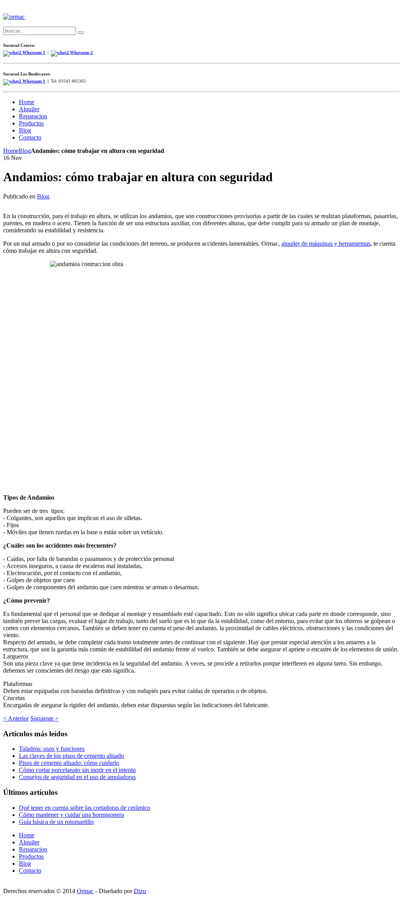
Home (10, 150)
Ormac (85, 891)
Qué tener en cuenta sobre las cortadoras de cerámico (84, 807)
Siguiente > (44, 718)
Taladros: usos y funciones (52, 748)
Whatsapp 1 (33, 81)
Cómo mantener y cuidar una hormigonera (71, 814)
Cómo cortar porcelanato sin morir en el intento (77, 770)
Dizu (140, 891)
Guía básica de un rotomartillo (56, 821)
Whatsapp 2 (81, 52)
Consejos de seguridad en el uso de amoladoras (77, 777)
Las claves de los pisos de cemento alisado (71, 755)
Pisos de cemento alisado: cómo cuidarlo (69, 762)
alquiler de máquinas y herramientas (325, 243)
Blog (24, 150)
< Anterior (16, 718)
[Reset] (81, 32)
